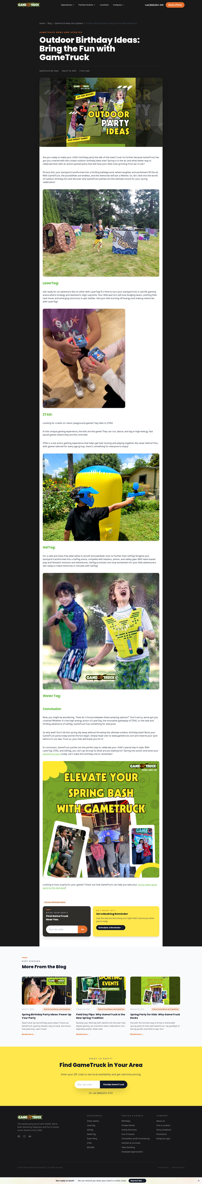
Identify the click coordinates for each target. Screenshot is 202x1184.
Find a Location (163, 1125)
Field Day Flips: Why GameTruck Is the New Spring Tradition (100, 1016)
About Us (160, 1121)
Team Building (128, 1147)
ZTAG (89, 1143)
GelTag (90, 1129)
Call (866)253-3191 (154, 5)
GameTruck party (52, 753)
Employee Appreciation (132, 1151)
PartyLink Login (163, 1138)
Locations (104, 5)
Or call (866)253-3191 (101, 1093)
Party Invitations (163, 1129)
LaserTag (91, 1125)
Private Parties (128, 1125)
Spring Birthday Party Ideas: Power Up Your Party (46, 1016)
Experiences (66, 5)
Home (42, 23)
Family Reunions (129, 1129)
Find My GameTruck (113, 1084)
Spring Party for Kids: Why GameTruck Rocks (155, 1016)
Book (175, 5)
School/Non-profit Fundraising (136, 1138)
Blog (50, 23)
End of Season (128, 1134)
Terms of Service (178, 1167)
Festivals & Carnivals (131, 1143)
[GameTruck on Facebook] (18, 1136)
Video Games (93, 1121)
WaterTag (91, 1134)
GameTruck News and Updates (69, 23)
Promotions (161, 1134)
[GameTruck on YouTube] (29, 1136)
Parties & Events (86, 5)
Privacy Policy (163, 1167)
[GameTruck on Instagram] (24, 1136)
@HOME (91, 1147)
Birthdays (126, 1121)
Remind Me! (137, 1180)
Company (117, 5)
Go (82, 929)
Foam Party (92, 1138)
